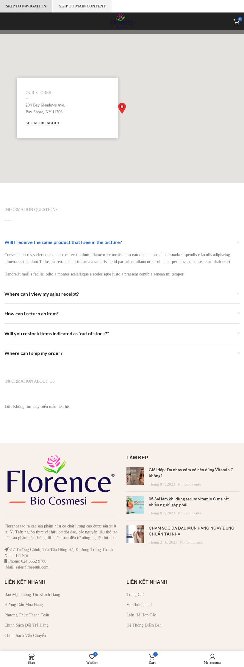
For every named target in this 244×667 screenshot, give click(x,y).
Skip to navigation (26, 6)
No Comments (189, 484)
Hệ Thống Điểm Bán (144, 625)
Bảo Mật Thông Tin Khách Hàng (32, 594)
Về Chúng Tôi (139, 604)
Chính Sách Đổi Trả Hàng (26, 625)
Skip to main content (82, 6)
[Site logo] (122, 21)
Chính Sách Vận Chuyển (25, 635)
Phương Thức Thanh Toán (26, 615)
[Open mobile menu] (4, 21)
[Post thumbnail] (135, 477)
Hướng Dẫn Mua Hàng (23, 604)
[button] (122, 108)
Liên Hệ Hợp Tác (141, 615)
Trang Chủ (135, 594)
